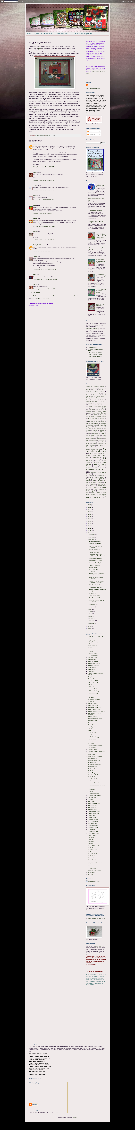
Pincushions (95, 457)
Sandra (35, 256)
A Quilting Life (91, 641)
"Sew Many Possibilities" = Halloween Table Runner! (96, 555)
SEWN (92, 475)
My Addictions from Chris (94, 764)
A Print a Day (91, 639)
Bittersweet (89, 393)
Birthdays (101, 391)
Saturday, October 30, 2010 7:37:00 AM (43, 190)
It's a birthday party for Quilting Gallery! (101, 291)
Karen (35, 195)
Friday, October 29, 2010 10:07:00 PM (43, 167)
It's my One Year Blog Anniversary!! (101, 275)
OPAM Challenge (94, 453)
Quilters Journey (92, 805)
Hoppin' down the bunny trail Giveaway (96, 431)
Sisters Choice (92, 835)
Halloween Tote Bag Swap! (96, 563)
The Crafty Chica (92, 856)
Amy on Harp (89, 388)
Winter (92, 492)
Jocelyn (35, 185)
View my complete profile (93, 88)
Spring (88, 480)
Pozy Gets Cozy (92, 797)
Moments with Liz (92, 758)
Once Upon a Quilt (93, 775)
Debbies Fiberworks (93, 683)
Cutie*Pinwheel (99, 946)
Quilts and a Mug (92, 807)
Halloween (88, 428)
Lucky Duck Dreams (39, 245)
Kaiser (102, 433)
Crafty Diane (91, 671)
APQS (96, 388)
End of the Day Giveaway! (100, 304)
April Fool (102, 388)
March (91, 618)
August (91, 607)
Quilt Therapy (91, 801)
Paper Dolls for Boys (93, 779)
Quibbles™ (96, 459)
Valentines (96, 487)
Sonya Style (91, 839)
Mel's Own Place (92, 749)
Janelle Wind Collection (94, 733)
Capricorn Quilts (92, 659)
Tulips (89, 487)
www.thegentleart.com (92, 328)
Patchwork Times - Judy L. (95, 783)
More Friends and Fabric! (96, 587)
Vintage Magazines (99, 489)
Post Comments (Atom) (42, 299)
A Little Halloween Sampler (95, 354)
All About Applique (93, 645)
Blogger (75, 1117)
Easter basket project (93, 413)
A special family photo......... (63, 33)
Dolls (94, 411)
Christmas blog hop (91, 401)
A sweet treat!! (93, 567)
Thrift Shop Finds (102, 484)
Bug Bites (94, 399)
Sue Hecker (91, 841)
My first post (94, 443)
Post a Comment (35, 292)
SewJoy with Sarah (93, 827)
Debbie (35, 218)
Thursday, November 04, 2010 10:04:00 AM (45, 279)
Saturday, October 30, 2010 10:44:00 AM (44, 200)
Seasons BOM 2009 (96, 470)
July (90, 609)
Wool (98, 492)
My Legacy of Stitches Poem (43, 33)
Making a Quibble (92, 347)
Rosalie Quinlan (92, 817)
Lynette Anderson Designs (95, 745)
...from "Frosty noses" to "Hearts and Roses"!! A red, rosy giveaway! (101, 235)
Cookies (90, 406)
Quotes (95, 466)
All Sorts (90, 647)
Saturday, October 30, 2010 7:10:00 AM (43, 180)
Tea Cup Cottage (92, 852)
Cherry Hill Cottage (93, 661)
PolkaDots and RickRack (94, 795)
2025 (89, 505)
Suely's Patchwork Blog (94, 846)
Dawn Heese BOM (93, 681)
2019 (89, 512)
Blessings (98, 393)
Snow (89, 477)
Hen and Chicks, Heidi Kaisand (96, 711)
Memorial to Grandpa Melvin (83, 33)
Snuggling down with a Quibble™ (95, 479)
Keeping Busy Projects (92, 435)
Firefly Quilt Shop (92, 418)
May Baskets (99, 438)
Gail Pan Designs (100, 421)
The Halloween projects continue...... (95, 546)
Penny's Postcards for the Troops (96, 785)
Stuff (93, 480)
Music (87, 443)
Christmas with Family (100, 403)
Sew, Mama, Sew (92, 823)
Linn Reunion (101, 437)
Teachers (100, 482)
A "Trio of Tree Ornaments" (95, 352)
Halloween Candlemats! (95, 558)
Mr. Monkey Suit (92, 763)
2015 (89, 521)
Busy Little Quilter (92, 657)
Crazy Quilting (102, 408)
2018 (89, 514)
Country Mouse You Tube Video (96, 918)
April (90, 616)
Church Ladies (91, 404)
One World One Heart (96, 449)
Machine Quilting (90, 438)
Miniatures (101, 440)
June (90, 611)
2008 (89, 628)
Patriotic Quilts (96, 455)
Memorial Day (93, 440)
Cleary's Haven (92, 667)
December (92, 534)
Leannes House (92, 739)
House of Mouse (92, 725)
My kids (101, 443)
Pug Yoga (90, 799)
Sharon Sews (91, 829)
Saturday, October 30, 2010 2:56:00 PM (43, 213)
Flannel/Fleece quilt (90, 420)
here (39, 48)
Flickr (99, 420)
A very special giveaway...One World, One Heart (100, 185)
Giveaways (94, 423)
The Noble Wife (92, 860)
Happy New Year (97, 428)
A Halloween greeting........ (96, 541)
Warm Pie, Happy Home (94, 870)
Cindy (98, 404)
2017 (89, 516)
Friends (104, 420)
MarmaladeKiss (92, 747)
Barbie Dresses (102, 389)
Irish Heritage (95, 433)
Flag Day (102, 418)
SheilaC (35, 231)
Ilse (89, 433)
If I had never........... (94, 593)
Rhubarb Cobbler (90, 467)
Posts (90, 131)
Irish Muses (91, 731)
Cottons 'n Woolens (93, 669)
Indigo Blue (91, 729)
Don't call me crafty (93, 693)
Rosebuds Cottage (93, 819)
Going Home (103, 423)
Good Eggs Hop (92, 425)
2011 (89, 530)
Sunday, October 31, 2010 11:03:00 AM (43, 239)
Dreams (99, 411)
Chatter (102, 399)
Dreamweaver (91, 695)
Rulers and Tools (100, 467)
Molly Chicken (91, 754)
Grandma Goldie (99, 427)
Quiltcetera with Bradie (94, 803)
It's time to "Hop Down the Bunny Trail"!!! (100, 261)
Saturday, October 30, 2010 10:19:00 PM (44, 226)
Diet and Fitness (100, 409)
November (92, 537)
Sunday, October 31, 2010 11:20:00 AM (43, 251)
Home (29, 33)
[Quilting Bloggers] (93, 881)
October (91, 539)
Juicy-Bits (90, 735)
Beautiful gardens (92, 391)
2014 (89, 523)
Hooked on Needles (93, 723)
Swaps (100, 480)
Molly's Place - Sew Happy (95, 756)
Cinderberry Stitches (93, 665)
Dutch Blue (91, 697)
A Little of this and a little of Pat (96, 637)
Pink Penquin (91, 789)
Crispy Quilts (91, 679)
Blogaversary (96, 394)
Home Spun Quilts (93, 720)
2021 (89, 507)
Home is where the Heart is (95, 718)
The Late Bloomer (92, 858)
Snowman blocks (99, 477)
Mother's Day (101, 442)
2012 (89, 528)
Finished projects (101, 416)
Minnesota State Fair (91, 442)
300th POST (89, 386)
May (90, 614)
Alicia (35, 284)
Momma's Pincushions (94, 760)
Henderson (94, 430)
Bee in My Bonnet (92, 649)
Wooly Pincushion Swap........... (97, 560)
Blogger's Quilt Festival (95, 543)
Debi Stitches (91, 685)
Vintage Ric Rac (92, 868)
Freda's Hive (91, 701)
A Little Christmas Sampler (95, 356)
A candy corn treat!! (94, 552)
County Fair (93, 408)
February (92, 621)
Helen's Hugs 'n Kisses (94, 709)
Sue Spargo (91, 843)
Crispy (35, 172)
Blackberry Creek (92, 653)
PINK (103, 457)
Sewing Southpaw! (93, 825)
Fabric (95, 414)
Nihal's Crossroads (93, 771)
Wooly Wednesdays (97, 497)
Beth (34, 205)
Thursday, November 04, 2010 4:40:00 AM (44, 269)
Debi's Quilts (91, 687)
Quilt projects (98, 460)
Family (102, 415)
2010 (89, 532)
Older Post (77, 296)
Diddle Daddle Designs (94, 691)
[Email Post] (54, 135)
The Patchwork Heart (93, 864)
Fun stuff (90, 421)
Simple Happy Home (93, 833)
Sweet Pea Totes (92, 850)
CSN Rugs (91, 409)
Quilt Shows (96, 462)
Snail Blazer (91, 837)
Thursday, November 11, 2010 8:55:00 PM (44, 289)
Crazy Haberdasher (93, 677)
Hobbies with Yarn (93, 717)
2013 (89, 525)
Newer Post (32, 296)
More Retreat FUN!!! (94, 598)
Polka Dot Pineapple (93, 793)
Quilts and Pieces (92, 809)
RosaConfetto (91, 815)
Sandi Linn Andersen (40, 135)
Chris (34, 274)
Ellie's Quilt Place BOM (94, 699)
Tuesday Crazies (101, 485)
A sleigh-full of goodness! (95, 210)
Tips (89, 485)
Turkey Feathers (92, 866)
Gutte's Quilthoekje (93, 705)
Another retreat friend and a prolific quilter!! (96, 574)
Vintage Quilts (90, 491)
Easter (104, 411)
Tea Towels (93, 482)
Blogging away (100, 396)
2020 (89, 509)
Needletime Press (92, 769)
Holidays (102, 430)
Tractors (93, 485)
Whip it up (90, 874)
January (91, 623)
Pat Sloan (90, 781)
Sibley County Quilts (101, 475)
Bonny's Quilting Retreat (93, 398)
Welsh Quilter (91, 872)
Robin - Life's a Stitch (93, 813)
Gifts (87, 423)
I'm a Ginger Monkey (93, 727)
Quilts (95, 464)
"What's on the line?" (94, 549)
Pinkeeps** (91, 791)
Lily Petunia (91, 743)
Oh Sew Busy (91, 773)
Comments (92, 134)
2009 (89, 626)
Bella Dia (90, 651)
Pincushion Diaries (93, 787)
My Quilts (99, 445)
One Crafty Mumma (93, 777)
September (92, 604)
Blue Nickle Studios (93, 655)
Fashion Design (90, 416)
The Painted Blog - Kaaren (95, 862)
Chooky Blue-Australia (94, 663)
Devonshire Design (93, 689)
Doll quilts (88, 411)
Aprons (88, 389)
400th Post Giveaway (99, 386)
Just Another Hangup (93, 737)
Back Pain (94, 389)
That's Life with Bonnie (94, 854)
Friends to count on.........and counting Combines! (96, 581)
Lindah (35, 144)
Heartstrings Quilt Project (94, 707)
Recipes (101, 466)
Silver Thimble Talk (93, 831)
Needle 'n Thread (92, 766)
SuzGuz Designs (92, 848)
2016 (89, 518)
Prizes (87, 459)
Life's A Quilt (91, 741)
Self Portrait (96, 474)
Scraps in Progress (93, 821)
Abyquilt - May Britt (93, 643)
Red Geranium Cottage (94, 811)
